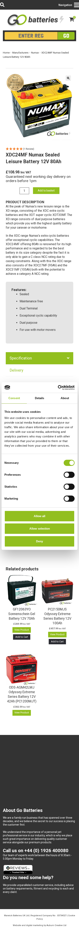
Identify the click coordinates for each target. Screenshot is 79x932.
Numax (35, 52)
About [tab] (65, 398)
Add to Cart (21, 636)
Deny (39, 541)
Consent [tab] (14, 398)
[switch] (69, 475)
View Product (21, 629)
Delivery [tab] (16, 370)
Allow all (39, 516)
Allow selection (39, 528)
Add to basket (46, 190)
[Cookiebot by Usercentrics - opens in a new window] (58, 387)
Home (6, 52)
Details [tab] (39, 398)
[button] (68, 78)
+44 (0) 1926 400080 (46, 850)
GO (66, 36)
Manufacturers (20, 52)
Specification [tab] (21, 358)
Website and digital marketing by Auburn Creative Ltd (39, 925)
